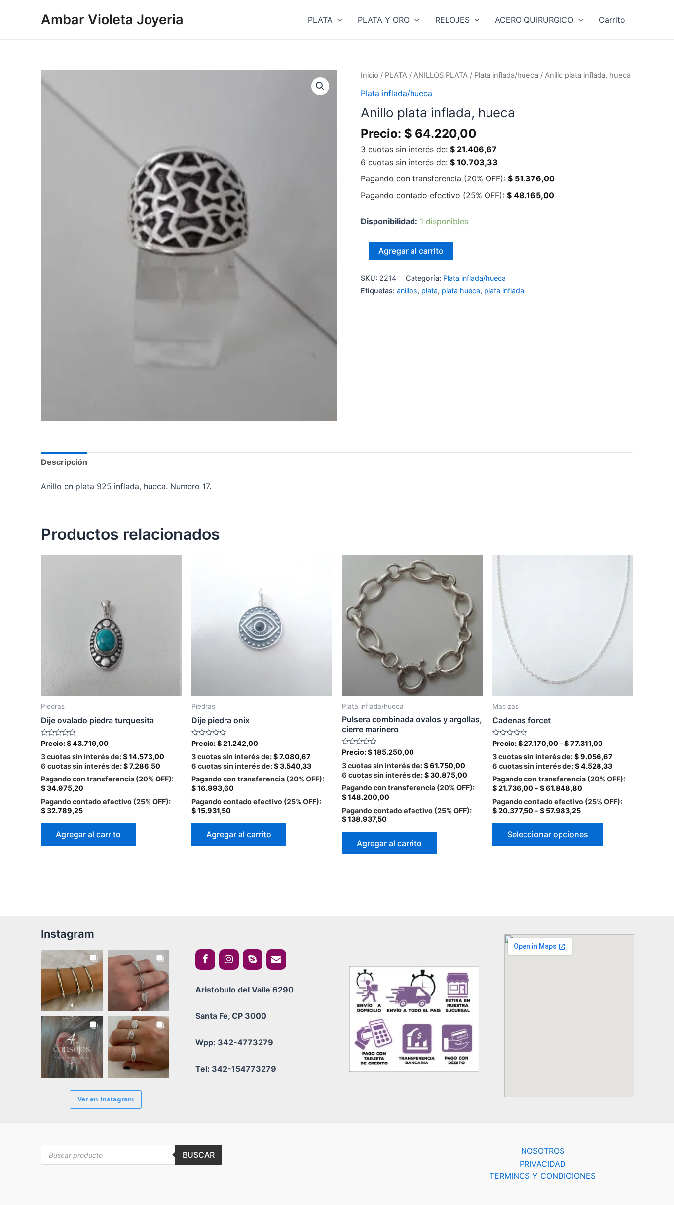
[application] (337, 19)
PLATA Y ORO (384, 20)
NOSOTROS (542, 1151)
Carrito (612, 20)
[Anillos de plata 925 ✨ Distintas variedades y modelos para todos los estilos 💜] (138, 1047)
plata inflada (504, 290)
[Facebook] (205, 959)
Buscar (199, 1155)
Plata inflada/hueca (506, 75)
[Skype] (252, 959)
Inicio (369, 75)
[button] (320, 86)
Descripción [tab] (64, 462)
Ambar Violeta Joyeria (112, 19)
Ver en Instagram (105, 1099)
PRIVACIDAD (543, 1164)
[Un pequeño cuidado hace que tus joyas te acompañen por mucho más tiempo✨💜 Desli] (72, 1047)
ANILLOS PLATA (440, 75)
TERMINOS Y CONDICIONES (542, 1176)
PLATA (320, 20)
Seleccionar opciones (547, 834)
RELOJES (452, 20)
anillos (407, 290)
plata (429, 290)
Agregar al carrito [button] (88, 834)
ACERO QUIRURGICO (534, 20)
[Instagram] (229, 959)
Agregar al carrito (411, 251)
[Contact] (276, 959)
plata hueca (461, 290)
